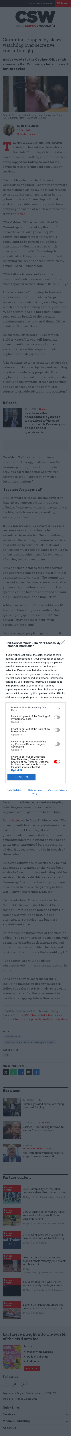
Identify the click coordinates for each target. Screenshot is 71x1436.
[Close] (63, 643)
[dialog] (35, 718)
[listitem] (35, 708)
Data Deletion (14, 790)
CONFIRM (21, 777)
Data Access (35, 790)
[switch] (57, 717)
